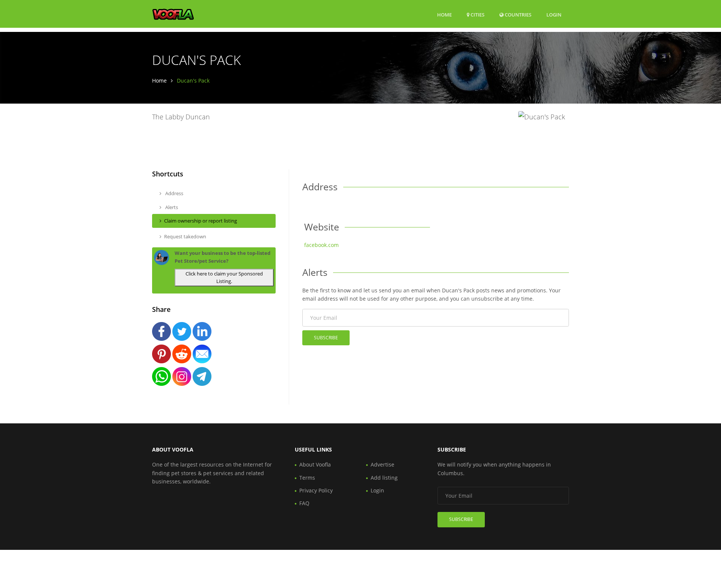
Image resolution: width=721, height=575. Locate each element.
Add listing (384, 477)
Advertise (382, 464)
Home (444, 14)
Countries (517, 14)
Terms (307, 477)
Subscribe (326, 337)
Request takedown (185, 236)
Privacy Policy (316, 490)
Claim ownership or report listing (200, 220)
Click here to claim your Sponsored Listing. (224, 277)
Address (173, 193)
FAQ (304, 503)
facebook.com (321, 244)
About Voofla (315, 464)
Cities (476, 14)
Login (553, 14)
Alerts (171, 207)
